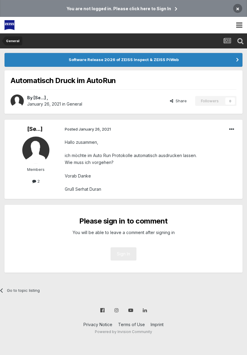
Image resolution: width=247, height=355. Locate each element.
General (74, 103)
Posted (88, 129)
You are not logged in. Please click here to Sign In (119, 8)
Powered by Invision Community (123, 331)
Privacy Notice (97, 324)
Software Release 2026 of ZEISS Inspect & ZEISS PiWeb (124, 59)
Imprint (157, 324)
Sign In (123, 253)
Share (180, 100)
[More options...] (232, 129)
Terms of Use (131, 324)
